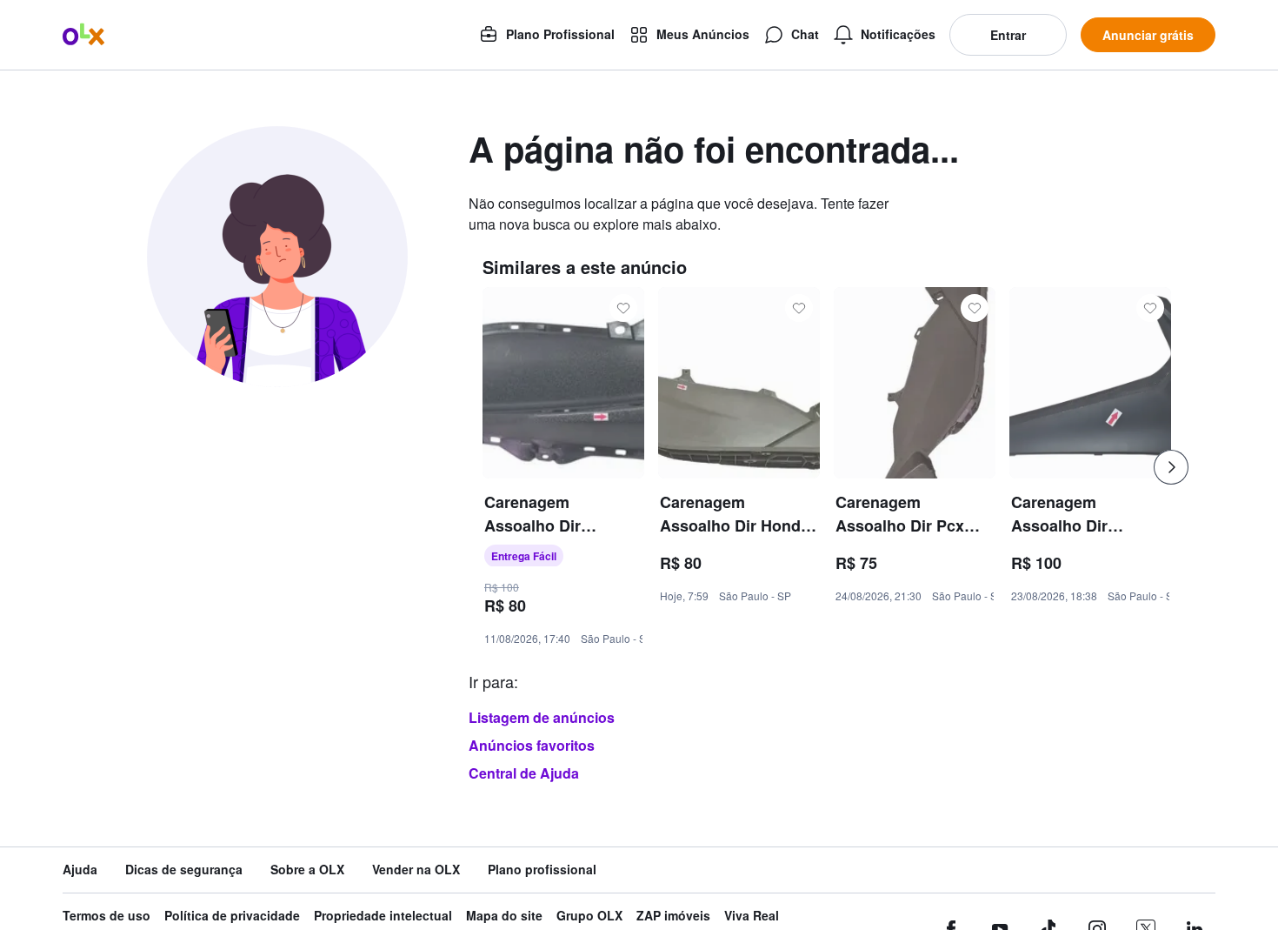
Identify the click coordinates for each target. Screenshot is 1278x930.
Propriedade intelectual (383, 915)
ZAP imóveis (673, 915)
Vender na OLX (416, 869)
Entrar (1008, 34)
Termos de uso (106, 915)
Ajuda (80, 869)
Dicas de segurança (184, 869)
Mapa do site (504, 915)
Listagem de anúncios (542, 717)
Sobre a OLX (307, 869)
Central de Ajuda (524, 773)
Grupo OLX (589, 915)
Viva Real (751, 915)
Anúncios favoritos (532, 745)
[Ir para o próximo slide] (1171, 467)
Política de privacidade (232, 915)
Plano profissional (542, 869)
